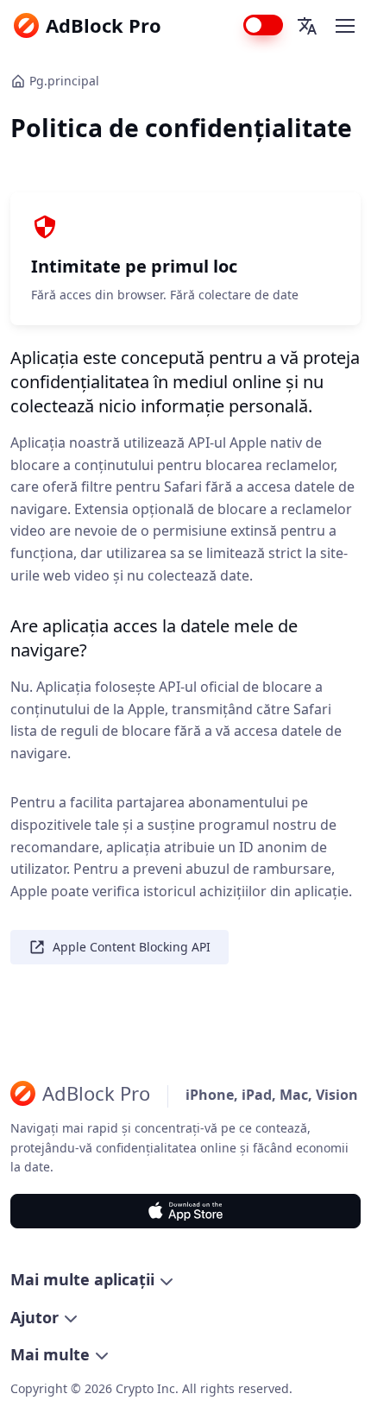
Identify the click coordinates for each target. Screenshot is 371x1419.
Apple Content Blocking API (132, 947)
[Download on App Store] (185, 1211)
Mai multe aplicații (82, 1279)
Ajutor (34, 1317)
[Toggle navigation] (344, 25)
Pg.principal (64, 80)
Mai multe (50, 1354)
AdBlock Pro (103, 25)
